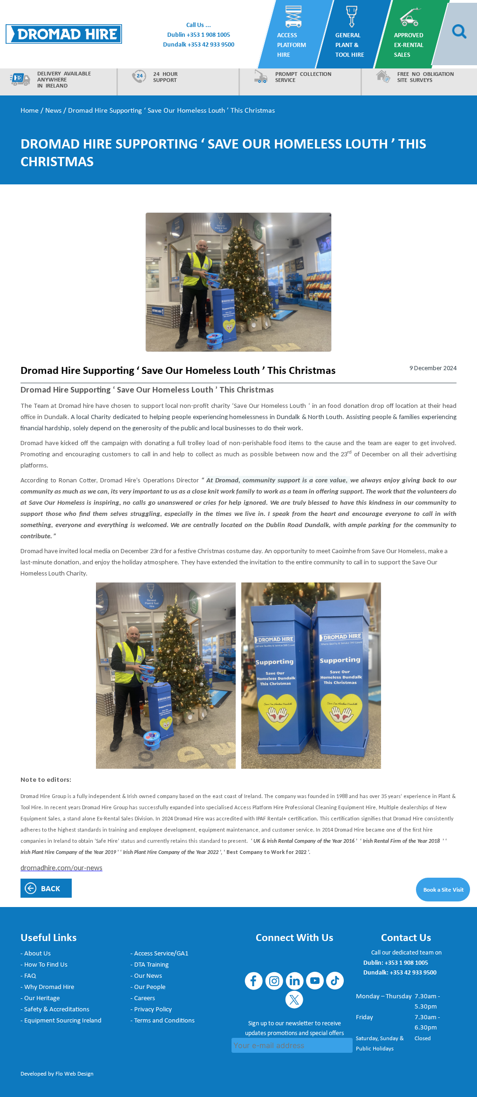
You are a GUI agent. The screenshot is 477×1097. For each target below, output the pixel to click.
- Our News (146, 975)
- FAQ (28, 975)
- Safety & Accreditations (54, 1008)
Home (29, 110)
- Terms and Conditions (162, 1019)
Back (50, 888)
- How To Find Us (44, 963)
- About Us (35, 952)
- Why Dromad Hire (47, 986)
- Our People (147, 986)
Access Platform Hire (291, 44)
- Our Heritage (40, 997)
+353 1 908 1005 (208, 34)
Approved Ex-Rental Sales (408, 44)
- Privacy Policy (151, 1008)
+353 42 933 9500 (211, 44)
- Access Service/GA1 (159, 952)
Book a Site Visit (443, 889)
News (53, 110)
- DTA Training (149, 963)
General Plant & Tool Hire (350, 44)
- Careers (142, 997)
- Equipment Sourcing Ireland (61, 1019)
